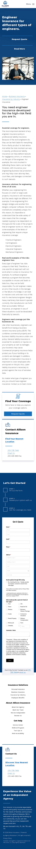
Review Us (18, 715)
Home (4, 96)
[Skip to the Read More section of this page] (17, 49)
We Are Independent (18, 713)
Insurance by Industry (11, 99)
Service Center (18, 725)
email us (22, 672)
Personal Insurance (18, 689)
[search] (23, 4)
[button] (30, 4)
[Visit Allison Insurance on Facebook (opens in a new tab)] (7, 781)
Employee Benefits (17, 698)
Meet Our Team (18, 710)
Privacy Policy (7, 838)
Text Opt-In (18, 730)
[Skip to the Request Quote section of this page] (17, 39)
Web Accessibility (18, 733)
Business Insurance (17, 96)
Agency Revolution (11, 835)
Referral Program (18, 728)
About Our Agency (18, 707)
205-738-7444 (13, 450)
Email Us (11, 453)
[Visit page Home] (5, 4)
